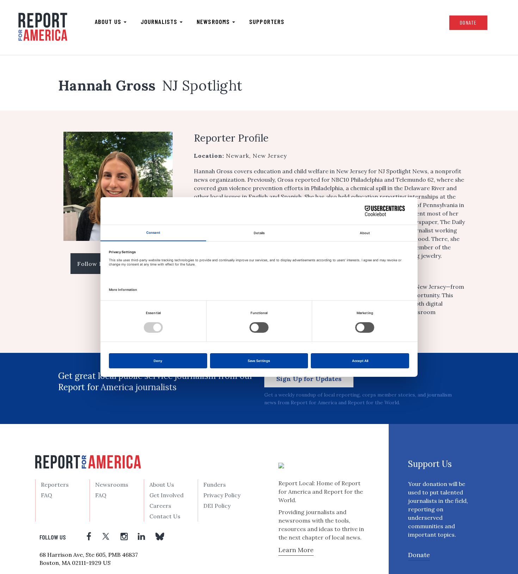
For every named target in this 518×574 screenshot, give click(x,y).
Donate (468, 22)
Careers (160, 505)
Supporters (266, 21)
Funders (214, 484)
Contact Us (164, 516)
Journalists (160, 21)
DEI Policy (216, 505)
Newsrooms (214, 21)
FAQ (46, 495)
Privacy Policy (221, 495)
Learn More (296, 550)
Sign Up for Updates (308, 379)
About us (109, 21)
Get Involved (166, 495)
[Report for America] (42, 27)
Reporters (55, 484)
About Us (161, 484)
